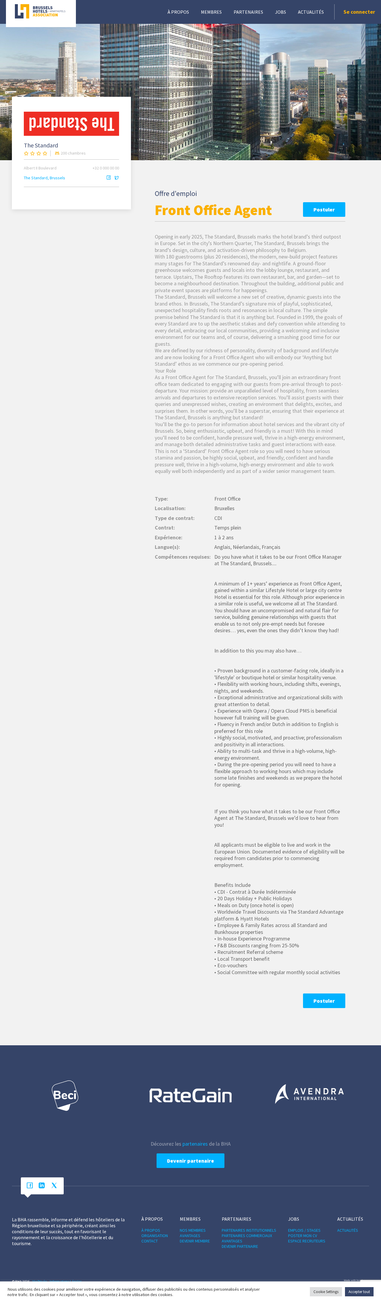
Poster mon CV (302, 1235)
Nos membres (193, 1230)
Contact (149, 1241)
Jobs (280, 12)
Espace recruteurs (306, 1241)
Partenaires (248, 12)
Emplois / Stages (304, 1230)
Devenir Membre (195, 1241)
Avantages (190, 1235)
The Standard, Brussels (44, 177)
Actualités (311, 12)
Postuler (324, 209)
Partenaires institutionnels (249, 1230)
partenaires (195, 1143)
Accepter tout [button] (359, 1291)
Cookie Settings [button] (325, 1291)
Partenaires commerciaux (247, 1235)
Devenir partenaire (190, 1160)
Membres (211, 12)
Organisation (154, 1235)
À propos (178, 12)
